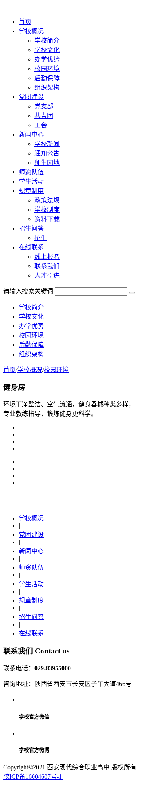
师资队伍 (31, 567)
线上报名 (47, 256)
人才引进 (47, 275)
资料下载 (47, 219)
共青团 (43, 115)
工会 (40, 125)
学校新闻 (47, 144)
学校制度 (47, 209)
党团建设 (31, 534)
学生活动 (31, 584)
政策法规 (47, 200)
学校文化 (47, 50)
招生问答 (31, 617)
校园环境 (47, 68)
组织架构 (47, 87)
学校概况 (29, 369)
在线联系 (31, 633)
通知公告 (47, 153)
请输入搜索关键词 (28, 291)
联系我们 (47, 266)
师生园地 (47, 162)
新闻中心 (31, 551)
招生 (40, 238)
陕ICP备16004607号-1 (33, 776)
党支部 (43, 106)
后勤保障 (47, 78)
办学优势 (47, 59)
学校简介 (47, 40)
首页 (25, 21)
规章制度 (31, 600)
